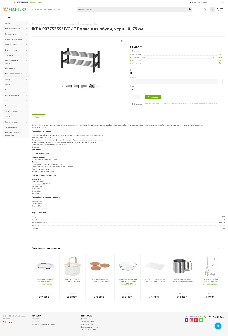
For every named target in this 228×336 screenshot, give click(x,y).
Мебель (8, 23)
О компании (36, 319)
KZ (221, 2)
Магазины (35, 321)
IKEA (9, 18)
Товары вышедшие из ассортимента (13, 134)
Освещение (9, 55)
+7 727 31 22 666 (22, 2)
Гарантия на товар (87, 324)
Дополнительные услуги (89, 327)
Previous (63, 86)
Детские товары (11, 106)
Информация (86, 316)
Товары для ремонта (13, 90)
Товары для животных (13, 74)
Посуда (7, 100)
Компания (36, 316)
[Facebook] (186, 320)
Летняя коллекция (11, 111)
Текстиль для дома (12, 95)
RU (223, 2)
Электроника (10, 68)
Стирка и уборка (11, 50)
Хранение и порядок (12, 28)
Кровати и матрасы (12, 44)
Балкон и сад (9, 84)
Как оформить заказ (88, 330)
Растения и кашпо (11, 127)
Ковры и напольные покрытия (12, 62)
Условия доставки (87, 321)
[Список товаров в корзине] (217, 11)
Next (97, 86)
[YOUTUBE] (196, 320)
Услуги (7, 116)
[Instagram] (191, 320)
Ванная (7, 79)
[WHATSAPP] (201, 320)
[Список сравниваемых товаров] (199, 10)
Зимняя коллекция (11, 122)
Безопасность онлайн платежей (43, 324)
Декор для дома (11, 34)
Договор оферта (87, 319)
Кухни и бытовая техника (14, 39)
